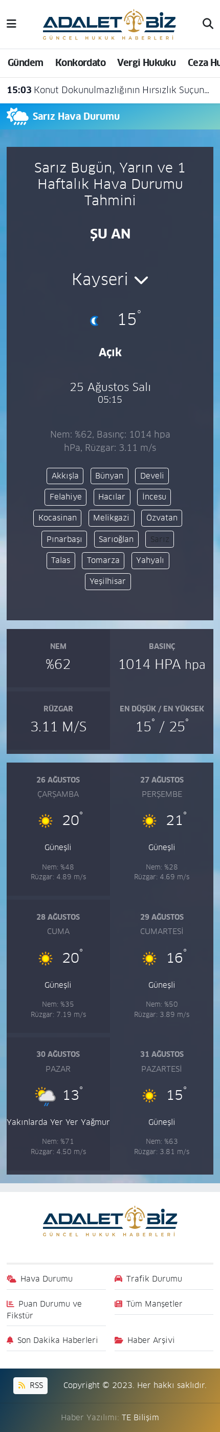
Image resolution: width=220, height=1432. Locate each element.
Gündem (25, 63)
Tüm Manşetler (154, 1304)
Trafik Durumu (154, 1279)
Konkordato (80, 63)
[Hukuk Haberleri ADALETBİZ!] (109, 23)
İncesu (154, 497)
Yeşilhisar (108, 581)
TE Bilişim (140, 1417)
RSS (35, 1385)
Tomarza (103, 560)
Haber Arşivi (151, 1340)
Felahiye (66, 497)
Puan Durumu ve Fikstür (44, 1309)
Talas (60, 560)
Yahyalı (150, 560)
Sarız (159, 539)
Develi (152, 476)
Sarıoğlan (116, 539)
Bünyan (109, 476)
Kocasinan (57, 518)
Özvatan (162, 518)
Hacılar (111, 497)
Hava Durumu (46, 1279)
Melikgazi (111, 518)
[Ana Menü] (11, 24)
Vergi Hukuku (146, 63)
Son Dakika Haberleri (57, 1340)
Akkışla (65, 476)
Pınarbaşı (64, 539)
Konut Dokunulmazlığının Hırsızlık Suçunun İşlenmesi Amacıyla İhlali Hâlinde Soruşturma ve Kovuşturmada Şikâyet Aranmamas (110, 90)
